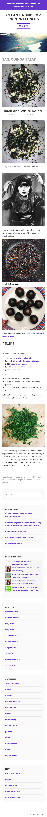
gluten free (25, 477)
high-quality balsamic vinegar (25, 361)
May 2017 (9, 629)
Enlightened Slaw (13, 543)
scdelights (17, 574)
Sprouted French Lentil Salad (19, 537)
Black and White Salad (22, 111)
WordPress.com (12, 797)
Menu (25, 26)
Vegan (20, 480)
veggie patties (11, 756)
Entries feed (11, 785)
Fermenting (10, 719)
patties (8, 732)
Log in (8, 779)
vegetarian (28, 480)
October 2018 (11, 612)
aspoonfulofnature (21, 587)
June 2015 (10, 654)
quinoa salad (12, 480)
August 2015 (11, 648)
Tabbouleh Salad (20, 564)
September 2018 (13, 617)
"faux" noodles (12, 683)
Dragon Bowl (11, 707)
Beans (8, 689)
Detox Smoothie (12, 701)
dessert (9, 695)
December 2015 (12, 642)
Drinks (8, 713)
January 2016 (11, 636)
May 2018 (9, 623)
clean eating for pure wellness (23, 17)
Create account (12, 773)
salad (26, 115)
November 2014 (12, 660)
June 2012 (10, 666)
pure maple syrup (19, 364)
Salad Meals (33, 115)
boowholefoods (19, 568)
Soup (7, 750)
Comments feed (12, 791)
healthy (33, 477)
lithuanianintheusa (20, 561)
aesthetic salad (14, 477)
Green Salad (11, 725)
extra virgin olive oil (21, 358)
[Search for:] (23, 495)
